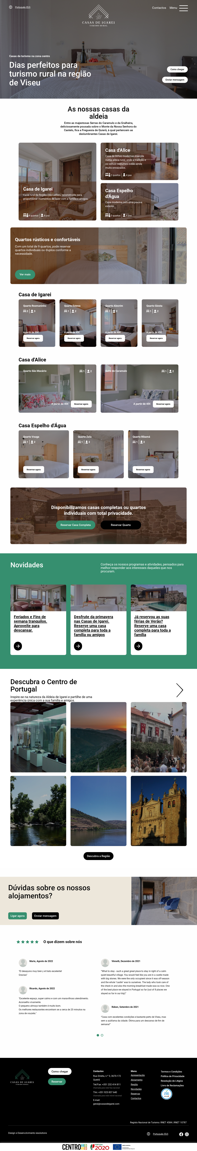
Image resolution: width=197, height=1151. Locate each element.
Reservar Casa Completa (76, 525)
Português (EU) (22, 7)
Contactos (159, 8)
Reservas (135, 1093)
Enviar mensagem (175, 79)
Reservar (56, 1081)
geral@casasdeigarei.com (106, 1103)
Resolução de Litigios (172, 1081)
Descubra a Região (98, 856)
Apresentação (138, 1075)
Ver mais (25, 274)
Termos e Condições (171, 1071)
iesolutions (41, 1133)
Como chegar (177, 69)
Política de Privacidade (172, 1076)
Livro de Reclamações (172, 1085)
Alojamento (136, 1080)
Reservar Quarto (121, 525)
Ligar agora (18, 916)
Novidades (136, 1089)
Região (134, 1084)
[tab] (97, 1034)
